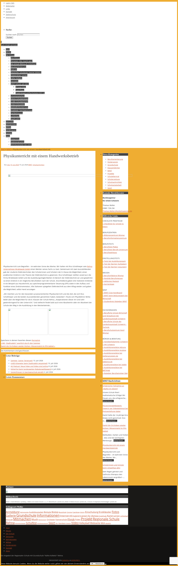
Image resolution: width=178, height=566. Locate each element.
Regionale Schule (106, 519)
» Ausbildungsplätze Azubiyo (114, 350)
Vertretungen (11, 539)
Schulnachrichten (38, 165)
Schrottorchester (20, 523)
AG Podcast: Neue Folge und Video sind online (29, 366)
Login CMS (10, 3)
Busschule (62, 512)
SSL (57, 523)
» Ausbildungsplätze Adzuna (114, 347)
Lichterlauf (124, 516)
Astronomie (24, 512)
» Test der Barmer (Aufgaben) (115, 264)
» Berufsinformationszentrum (115, 238)
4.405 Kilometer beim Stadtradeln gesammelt (29, 363)
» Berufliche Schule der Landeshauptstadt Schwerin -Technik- (115, 324)
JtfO (71, 515)
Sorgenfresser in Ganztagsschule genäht (27, 372)
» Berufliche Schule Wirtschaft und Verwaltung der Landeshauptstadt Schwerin (115, 316)
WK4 (103, 523)
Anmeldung (13, 512)
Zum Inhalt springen (9, 45)
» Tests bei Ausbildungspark (114, 261)
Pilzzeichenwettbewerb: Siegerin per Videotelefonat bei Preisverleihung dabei (115, 409)
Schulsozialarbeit (114, 185)
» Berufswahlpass (110, 252)
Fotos (115, 512)
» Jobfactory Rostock (111, 281)
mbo (8, 165)
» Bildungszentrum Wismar (114, 235)
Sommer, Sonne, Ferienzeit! (22, 360)
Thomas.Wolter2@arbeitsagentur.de (117, 211)
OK (92, 564)
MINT (9, 149)
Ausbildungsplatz (36, 512)
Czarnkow (76, 512)
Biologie (47, 512)
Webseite (95, 522)
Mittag (8, 542)
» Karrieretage (108, 284)
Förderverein (113, 162)
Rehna (10, 523)
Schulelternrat (113, 176)
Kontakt (9, 12)
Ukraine (68, 523)
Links (8, 9)
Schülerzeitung (114, 179)
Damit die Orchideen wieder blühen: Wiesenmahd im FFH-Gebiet (28, 346)
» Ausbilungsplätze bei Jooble (115, 364)
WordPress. (75, 560)
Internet (64, 515)
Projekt (86, 518)
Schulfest (31, 523)
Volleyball (84, 523)
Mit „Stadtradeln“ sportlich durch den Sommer (20, 343)
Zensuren (10, 536)
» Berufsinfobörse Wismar (113, 275)
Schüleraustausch (42, 523)
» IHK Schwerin (109, 344)
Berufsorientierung (115, 159)
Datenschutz (11, 14)
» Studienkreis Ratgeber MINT (115, 301)
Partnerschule (61, 519)
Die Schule (10, 534)
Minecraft (9, 520)
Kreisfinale (103, 516)
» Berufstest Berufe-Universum (115, 249)
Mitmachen (22, 519)
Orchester (51, 519)
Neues (8, 531)
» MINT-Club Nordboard (112, 293)
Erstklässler (105, 511)
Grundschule (113, 165)
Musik (34, 519)
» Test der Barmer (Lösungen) (115, 267)
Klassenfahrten (114, 168)
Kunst (110, 515)
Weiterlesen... (108, 401)
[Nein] (105, 564)
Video (75, 523)
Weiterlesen (99, 564)
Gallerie (11, 515)
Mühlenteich (42, 520)
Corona (69, 512)
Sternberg (62, 523)
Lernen (116, 515)
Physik (71, 519)
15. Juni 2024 (14, 165)
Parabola (65, 560)
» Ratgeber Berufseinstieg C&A (115, 373)
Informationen (48, 515)
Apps (8, 551)
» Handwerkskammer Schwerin (115, 341)
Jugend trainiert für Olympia (86, 515)
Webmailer (10, 6)
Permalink (36, 340)
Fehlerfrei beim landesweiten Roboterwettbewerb (31, 369)
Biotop (55, 512)
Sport (110, 188)
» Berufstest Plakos (110, 247)
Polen (77, 519)
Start (3, 149)
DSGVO (82, 512)
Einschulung (91, 512)
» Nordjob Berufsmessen (113, 278)
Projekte (111, 173)
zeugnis (108, 523)
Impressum (10, 17)
